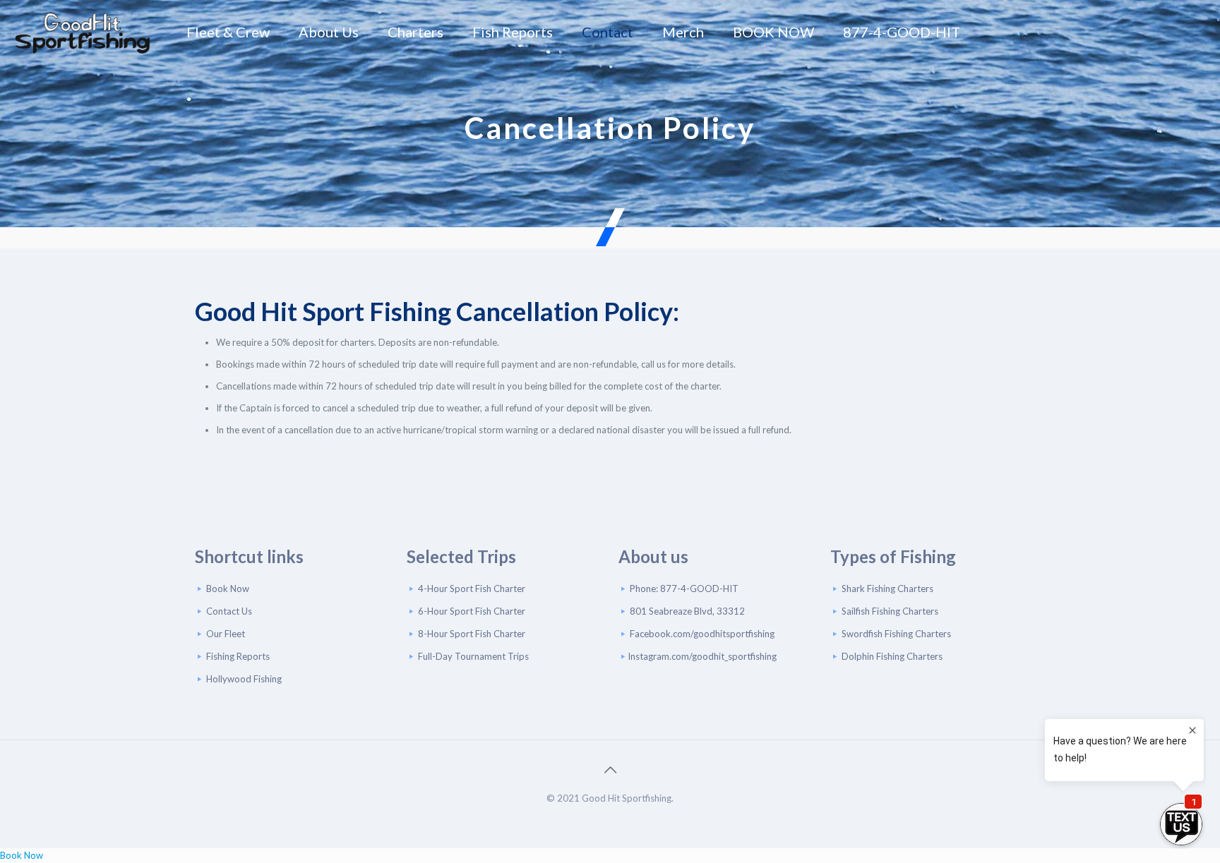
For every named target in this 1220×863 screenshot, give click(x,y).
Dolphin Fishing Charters (892, 656)
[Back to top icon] (610, 769)
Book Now (227, 588)
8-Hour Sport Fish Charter (471, 633)
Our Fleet (225, 633)
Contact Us (229, 611)
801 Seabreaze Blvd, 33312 (687, 611)
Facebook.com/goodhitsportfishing (702, 633)
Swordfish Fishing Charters (896, 633)
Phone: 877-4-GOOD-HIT (684, 588)
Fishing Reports (238, 656)
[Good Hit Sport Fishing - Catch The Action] (82, 32)
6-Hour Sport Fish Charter (471, 611)
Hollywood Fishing (244, 678)
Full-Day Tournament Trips (473, 656)
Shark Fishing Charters (887, 588)
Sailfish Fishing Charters (890, 611)
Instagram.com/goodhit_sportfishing (702, 656)
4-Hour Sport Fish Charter (471, 588)
